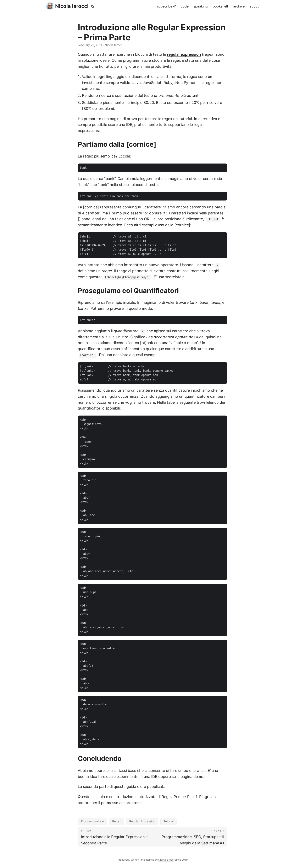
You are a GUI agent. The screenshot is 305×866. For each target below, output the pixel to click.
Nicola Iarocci (72, 6)
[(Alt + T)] (92, 6)
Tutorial (168, 821)
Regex (116, 821)
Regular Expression (142, 821)
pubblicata (156, 786)
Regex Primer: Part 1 (179, 797)
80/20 (149, 102)
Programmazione (92, 821)
